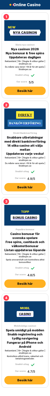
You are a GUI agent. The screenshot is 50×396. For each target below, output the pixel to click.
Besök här (25, 91)
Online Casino (27, 5)
